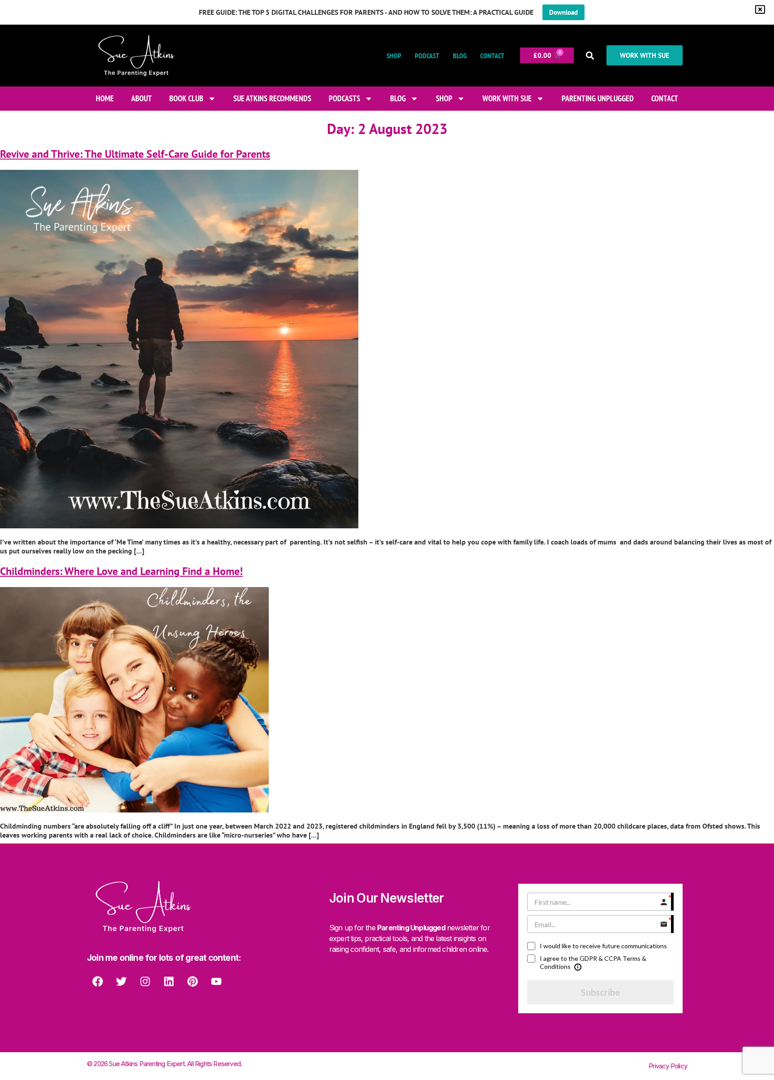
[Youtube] (216, 981)
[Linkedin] (169, 981)
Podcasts (344, 98)
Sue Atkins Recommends (272, 98)
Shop (394, 55)
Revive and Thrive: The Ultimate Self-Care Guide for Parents (135, 154)
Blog (460, 55)
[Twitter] (121, 981)
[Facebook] (97, 981)
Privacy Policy (668, 1066)
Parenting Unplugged (598, 98)
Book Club (186, 98)
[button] (590, 55)
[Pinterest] (192, 981)
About (141, 98)
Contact (492, 55)
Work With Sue (507, 98)
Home (105, 98)
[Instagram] (145, 981)
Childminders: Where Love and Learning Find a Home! (121, 571)
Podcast (427, 55)
